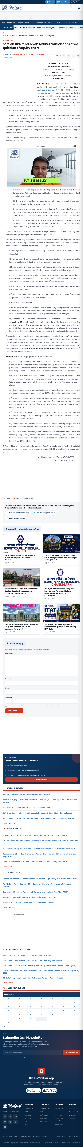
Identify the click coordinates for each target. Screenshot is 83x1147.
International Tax (29, 1123)
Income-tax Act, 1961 (49, 90)
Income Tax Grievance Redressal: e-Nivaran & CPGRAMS (27, 794)
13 (41, 1011)
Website (8, 697)
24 (8, 1019)
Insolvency (43, 1119)
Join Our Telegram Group (46, 513)
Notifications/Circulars (42, 54)
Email (8, 688)
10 (8, 1011)
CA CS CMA (73, 23)
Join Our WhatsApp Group (19, 513)
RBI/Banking (44, 1115)
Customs (58, 23)
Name (8, 679)
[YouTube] (15, 1116)
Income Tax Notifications (24, 498)
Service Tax (29, 23)
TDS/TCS (28, 1119)
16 (74, 1011)
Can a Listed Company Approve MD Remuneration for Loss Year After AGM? (35, 892)
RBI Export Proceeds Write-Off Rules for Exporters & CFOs (27, 808)
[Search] (80, 22)
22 (63, 1015)
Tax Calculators (59, 1124)
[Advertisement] (19, 83)
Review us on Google (17, 518)
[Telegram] (5, 1127)
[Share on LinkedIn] (69, 56)
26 (30, 1019)
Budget (20, 23)
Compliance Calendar (58, 1120)
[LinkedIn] (5, 1122)
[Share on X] (64, 56)
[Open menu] (79, 7)
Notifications (23, 33)
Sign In (75, 2)
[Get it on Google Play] (33, 1090)
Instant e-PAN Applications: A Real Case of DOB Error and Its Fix (30, 897)
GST (65, 23)
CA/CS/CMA (44, 1122)
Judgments (58, 1115)
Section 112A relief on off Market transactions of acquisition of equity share (41, 46)
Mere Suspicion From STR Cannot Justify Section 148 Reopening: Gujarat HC (35, 862)
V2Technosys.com (43, 1136)
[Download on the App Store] (49, 1090)
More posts (8, 824)
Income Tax (11, 23)
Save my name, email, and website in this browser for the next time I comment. (33, 706)
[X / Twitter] (10, 1116)
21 (52, 1015)
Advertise (72, 1115)
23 (74, 1015)
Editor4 (8, 54)
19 (30, 1015)
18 (19, 1015)
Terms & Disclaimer (73, 1136)
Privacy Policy (61, 1136)
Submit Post (63, 2)
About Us (72, 1109)
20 (41, 1015)
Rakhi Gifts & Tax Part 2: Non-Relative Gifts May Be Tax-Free (28, 902)
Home (3, 23)
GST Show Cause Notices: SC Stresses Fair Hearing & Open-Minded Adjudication (37, 813)
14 (52, 1011)
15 (63, 1011)
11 (19, 1011)
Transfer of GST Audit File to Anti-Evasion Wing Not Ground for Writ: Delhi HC (35, 835)
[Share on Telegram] (78, 56)
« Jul (4, 1027)
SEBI (41, 1112)
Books (51, 2)
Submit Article (74, 1112)
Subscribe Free (71, 1052)
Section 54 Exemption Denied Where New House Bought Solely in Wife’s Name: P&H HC (40, 879)
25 (19, 1019)
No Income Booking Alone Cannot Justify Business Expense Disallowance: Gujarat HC (39, 848)
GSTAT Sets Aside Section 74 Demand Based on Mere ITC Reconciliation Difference (38, 818)
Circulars (57, 1112)
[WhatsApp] (15, 1122)
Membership (73, 1122)
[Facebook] (5, 1116)
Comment (9, 653)
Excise (50, 23)
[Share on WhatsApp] (73, 56)
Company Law (41, 23)
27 (41, 1019)
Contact (72, 1119)
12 (30, 1011)
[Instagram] (10, 1122)
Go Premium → (42, 779)
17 (8, 1015)
